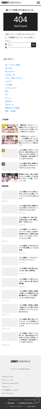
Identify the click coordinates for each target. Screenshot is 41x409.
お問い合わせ (31, 406)
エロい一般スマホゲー (14, 78)
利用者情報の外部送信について (28, 403)
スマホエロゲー (11, 88)
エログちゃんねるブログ (11, 383)
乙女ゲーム (9, 105)
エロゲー (8, 81)
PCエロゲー (10, 72)
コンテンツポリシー (30, 400)
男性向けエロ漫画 (12, 108)
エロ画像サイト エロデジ (11, 390)
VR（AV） (9, 68)
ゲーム (7, 98)
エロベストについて (14, 400)
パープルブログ (8, 393)
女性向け (8, 101)
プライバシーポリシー (16, 406)
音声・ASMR (10, 111)
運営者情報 (11, 403)
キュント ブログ (8, 380)
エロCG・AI (10, 75)
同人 (7, 91)
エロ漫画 (8, 85)
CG (6, 95)
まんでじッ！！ (8, 387)
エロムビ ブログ (8, 377)
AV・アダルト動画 (12, 65)
